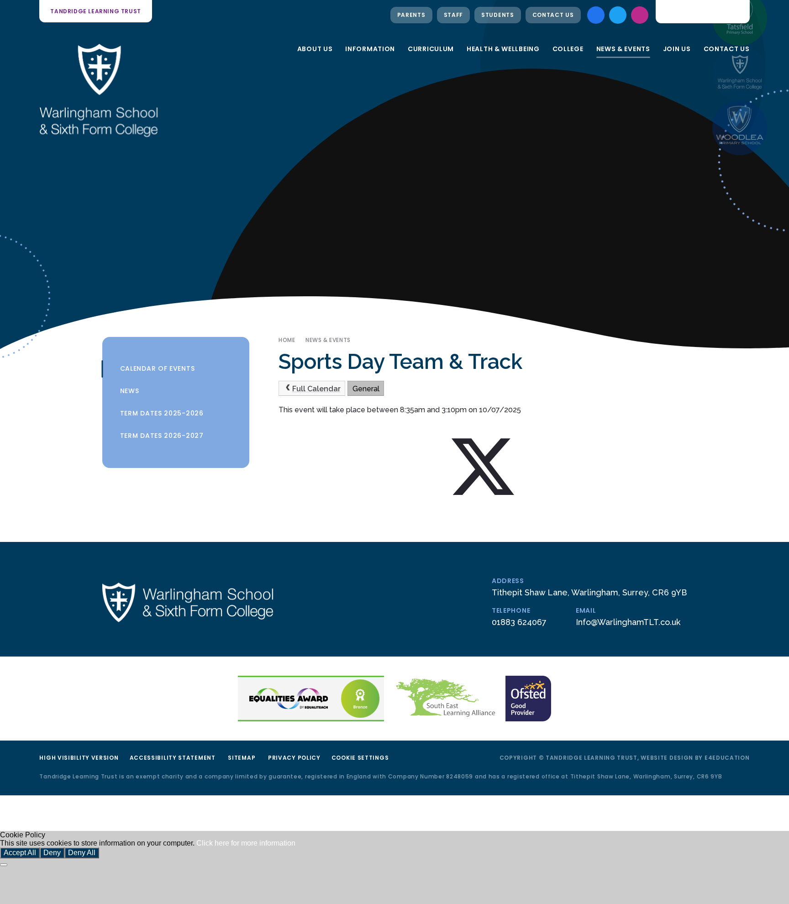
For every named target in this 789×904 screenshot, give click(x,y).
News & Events (328, 340)
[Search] (735, 11)
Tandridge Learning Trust (95, 11)
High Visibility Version (78, 758)
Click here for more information (245, 843)
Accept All (20, 853)
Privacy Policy (294, 758)
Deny (52, 853)
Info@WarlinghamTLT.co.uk (628, 622)
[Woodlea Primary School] (739, 127)
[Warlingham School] (739, 73)
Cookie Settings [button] (360, 758)
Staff (453, 15)
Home (287, 340)
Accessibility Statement (173, 758)
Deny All (81, 853)
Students (497, 15)
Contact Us (553, 15)
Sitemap (241, 758)
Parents (411, 15)
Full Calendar (316, 388)
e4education (727, 758)
